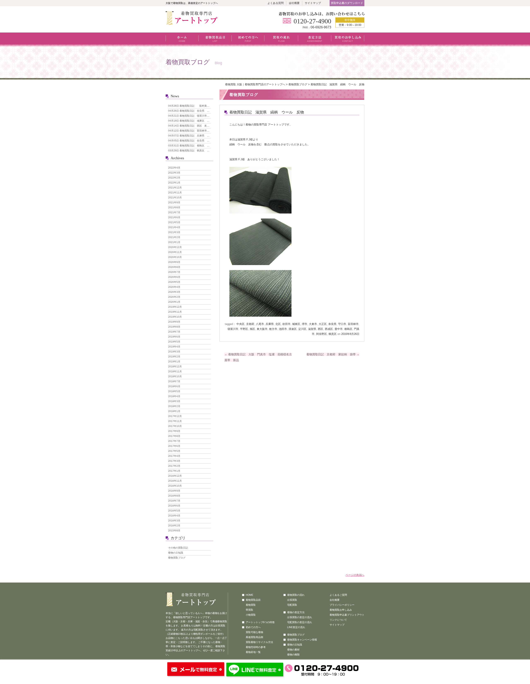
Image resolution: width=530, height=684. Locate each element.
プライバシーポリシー (342, 604)
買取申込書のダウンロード (347, 3)
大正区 (323, 324)
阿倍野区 (321, 333)
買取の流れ (281, 39)
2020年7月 (174, 272)
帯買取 (249, 609)
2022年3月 (174, 172)
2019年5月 (174, 341)
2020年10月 (175, 257)
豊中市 (339, 329)
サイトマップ (313, 3)
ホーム (182, 39)
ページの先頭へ (355, 575)
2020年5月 (174, 282)
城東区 (296, 324)
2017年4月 (174, 456)
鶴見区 (333, 333)
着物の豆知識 (175, 552)
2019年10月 (175, 316)
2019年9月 (174, 321)
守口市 (342, 324)
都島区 (348, 329)
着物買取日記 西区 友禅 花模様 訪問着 (198, 125)
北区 (278, 324)
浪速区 (293, 329)
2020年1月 (174, 301)
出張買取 (292, 599)
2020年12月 (175, 247)
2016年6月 (174, 505)
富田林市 (353, 324)
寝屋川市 (233, 329)
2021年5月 (174, 222)
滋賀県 (312, 329)
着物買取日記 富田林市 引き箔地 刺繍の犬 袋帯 (203, 130)
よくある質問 (275, 3)
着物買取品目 (215, 39)
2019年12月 (175, 306)
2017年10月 (175, 426)
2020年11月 (175, 252)
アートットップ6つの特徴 (260, 622)
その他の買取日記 (178, 547)
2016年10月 (175, 485)
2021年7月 (174, 212)
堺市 (304, 324)
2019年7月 (174, 331)
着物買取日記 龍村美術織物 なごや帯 (197, 105)
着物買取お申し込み (341, 609)
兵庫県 (270, 324)
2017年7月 (174, 441)
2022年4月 (174, 167)
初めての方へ (248, 39)
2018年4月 (174, 396)
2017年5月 (174, 451)
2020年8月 (174, 267)
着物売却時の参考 (256, 647)
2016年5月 (174, 510)
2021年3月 (174, 232)
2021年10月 (175, 197)
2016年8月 (174, 495)
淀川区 (302, 329)
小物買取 (251, 614)
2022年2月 (174, 177)
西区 (320, 329)
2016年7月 (174, 500)
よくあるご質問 (338, 595)
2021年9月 (174, 202)
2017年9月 (174, 431)
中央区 (240, 324)
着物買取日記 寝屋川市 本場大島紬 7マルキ (200, 115)
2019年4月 (174, 346)
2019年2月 (174, 356)
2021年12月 (175, 187)
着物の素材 (293, 649)
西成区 (329, 329)
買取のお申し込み (347, 39)
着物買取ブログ (297, 84)
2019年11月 (175, 311)
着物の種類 (293, 654)
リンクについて (338, 619)
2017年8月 (174, 436)
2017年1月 (174, 470)
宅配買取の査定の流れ (299, 622)
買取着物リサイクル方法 (259, 642)
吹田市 (286, 324)
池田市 (283, 329)
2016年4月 (174, 515)
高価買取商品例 (254, 637)
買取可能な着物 (254, 632)
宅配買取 (292, 604)
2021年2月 (174, 237)
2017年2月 (174, 465)
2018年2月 (174, 406)
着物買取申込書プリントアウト (347, 614)
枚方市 (273, 329)
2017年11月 (175, 421)
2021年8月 (174, 207)
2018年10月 (175, 376)
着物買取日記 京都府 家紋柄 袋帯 (332, 354)
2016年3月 (174, 520)
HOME (249, 595)
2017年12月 (175, 416)
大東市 (313, 324)
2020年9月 (174, 262)
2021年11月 (175, 192)
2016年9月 (174, 490)
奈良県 (332, 324)
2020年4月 (174, 287)
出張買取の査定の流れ (299, 617)
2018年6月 (174, 386)
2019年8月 (174, 326)
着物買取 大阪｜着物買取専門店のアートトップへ (255, 84)
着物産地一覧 (253, 652)
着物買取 (251, 604)
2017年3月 (174, 461)
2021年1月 (174, 242)
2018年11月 (175, 371)
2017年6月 (174, 446)
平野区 (244, 329)
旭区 (252, 329)
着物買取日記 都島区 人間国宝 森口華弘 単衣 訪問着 (207, 145)
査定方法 (314, 39)
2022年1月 (174, 182)
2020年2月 (174, 297)
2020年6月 (174, 277)
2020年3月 (174, 292)
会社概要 (294, 3)
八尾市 (260, 324)
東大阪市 (262, 329)
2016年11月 (175, 480)
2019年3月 (174, 351)
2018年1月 (174, 411)
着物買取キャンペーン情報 (302, 639)
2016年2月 (174, 525)
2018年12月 (175, 366)
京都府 (250, 324)
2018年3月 (174, 401)
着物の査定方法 (296, 612)
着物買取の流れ (296, 595)
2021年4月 (174, 227)
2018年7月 (174, 381)
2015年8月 (174, 530)
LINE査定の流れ (296, 627)
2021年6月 (174, 217)
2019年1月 (174, 361)
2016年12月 (175, 475)
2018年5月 (174, 391)
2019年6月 (174, 336)
